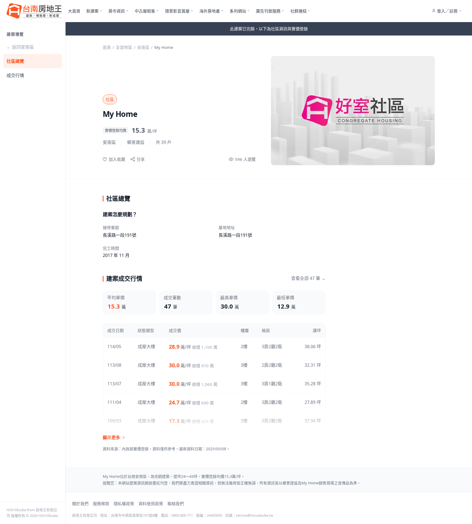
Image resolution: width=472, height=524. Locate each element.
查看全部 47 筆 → (308, 278)
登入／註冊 (447, 11)
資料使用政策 (150, 503)
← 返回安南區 (20, 47)
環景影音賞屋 (177, 11)
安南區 (143, 47)
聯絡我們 (175, 503)
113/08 (114, 365)
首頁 (107, 47)
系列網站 (238, 11)
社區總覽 (15, 61)
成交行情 (15, 75)
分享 (141, 159)
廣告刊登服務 (268, 11)
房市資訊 (116, 11)
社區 (110, 99)
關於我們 (80, 503)
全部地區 (124, 47)
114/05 (114, 347)
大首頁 (74, 11)
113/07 (114, 384)
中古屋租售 (145, 11)
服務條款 (101, 503)
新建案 (92, 11)
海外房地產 (209, 11)
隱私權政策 (124, 503)
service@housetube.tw (254, 515)
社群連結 (298, 11)
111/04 (114, 402)
